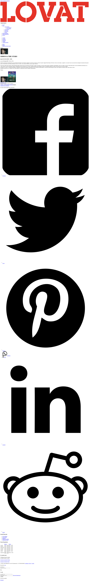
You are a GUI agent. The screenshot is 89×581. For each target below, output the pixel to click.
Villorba (5, 544)
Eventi (3, 45)
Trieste (10, 544)
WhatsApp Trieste (5, 540)
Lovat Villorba (4, 536)
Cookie (33, 563)
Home (3, 44)
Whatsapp (11, 84)
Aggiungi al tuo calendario (4, 85)
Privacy (30, 563)
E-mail (1, 574)
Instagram (4, 538)
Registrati (2, 580)
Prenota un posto (3, 82)
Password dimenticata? (16, 575)
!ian (5, 565)
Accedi (2, 576)
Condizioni (26, 563)
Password (2, 575)
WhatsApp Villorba (5, 539)
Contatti (14, 84)
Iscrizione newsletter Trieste (4, 561)
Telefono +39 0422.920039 (4, 84)
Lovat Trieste (4, 537)
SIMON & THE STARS (6, 46)
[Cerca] (0, 569)
